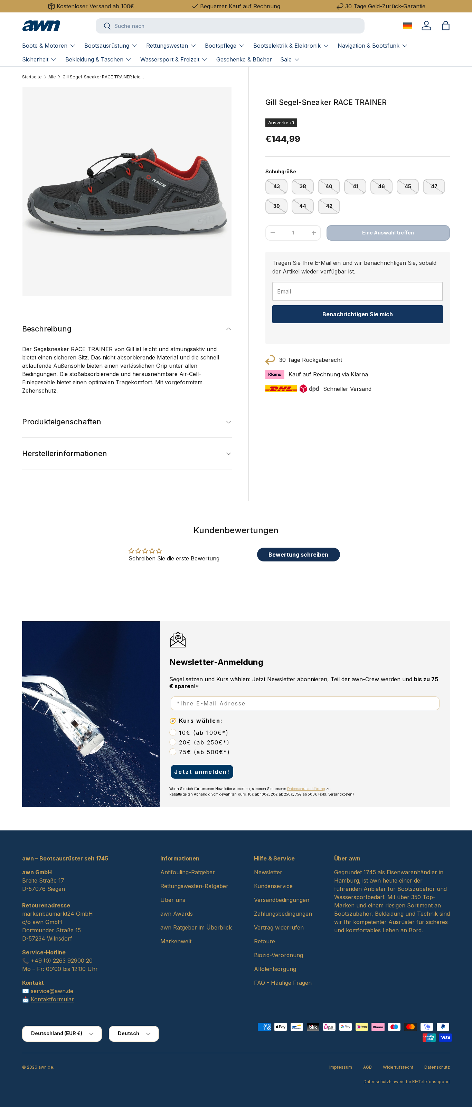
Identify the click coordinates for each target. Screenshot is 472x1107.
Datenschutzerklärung (306, 789)
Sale (286, 59)
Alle (52, 76)
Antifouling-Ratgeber (187, 872)
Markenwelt (175, 941)
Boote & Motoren (44, 45)
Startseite (32, 76)
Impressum (340, 1067)
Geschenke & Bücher (244, 59)
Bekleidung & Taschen (94, 59)
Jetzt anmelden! (202, 771)
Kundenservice (273, 886)
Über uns (172, 899)
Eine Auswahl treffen (388, 232)
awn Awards (176, 913)
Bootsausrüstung (106, 45)
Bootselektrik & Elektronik (287, 45)
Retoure (264, 941)
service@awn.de (52, 991)
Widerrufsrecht (398, 1067)
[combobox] (230, 25)
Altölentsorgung (275, 968)
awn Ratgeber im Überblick (196, 927)
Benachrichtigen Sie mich (357, 314)
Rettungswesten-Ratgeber (194, 886)
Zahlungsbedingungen (283, 913)
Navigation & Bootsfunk (368, 45)
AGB (367, 1067)
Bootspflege (220, 45)
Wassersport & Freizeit (169, 59)
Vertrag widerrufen (279, 927)
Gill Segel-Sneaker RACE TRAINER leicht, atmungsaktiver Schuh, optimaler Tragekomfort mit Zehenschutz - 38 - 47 (104, 76)
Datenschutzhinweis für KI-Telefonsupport (407, 1081)
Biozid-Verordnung (278, 955)
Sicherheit (35, 59)
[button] (445, 25)
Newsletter (268, 872)
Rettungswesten (167, 45)
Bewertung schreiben (298, 554)
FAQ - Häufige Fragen (283, 982)
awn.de (45, 1067)
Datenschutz (437, 1067)
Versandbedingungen (281, 899)
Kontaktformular (52, 999)
